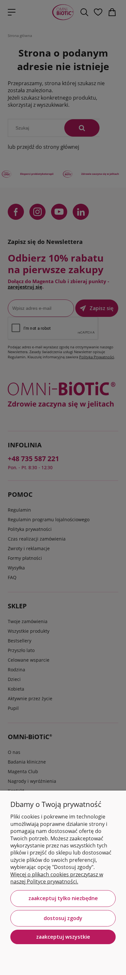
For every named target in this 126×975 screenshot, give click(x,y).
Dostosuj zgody (63, 918)
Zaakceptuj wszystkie (63, 936)
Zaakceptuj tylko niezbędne (63, 898)
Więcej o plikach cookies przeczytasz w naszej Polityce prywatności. (56, 878)
